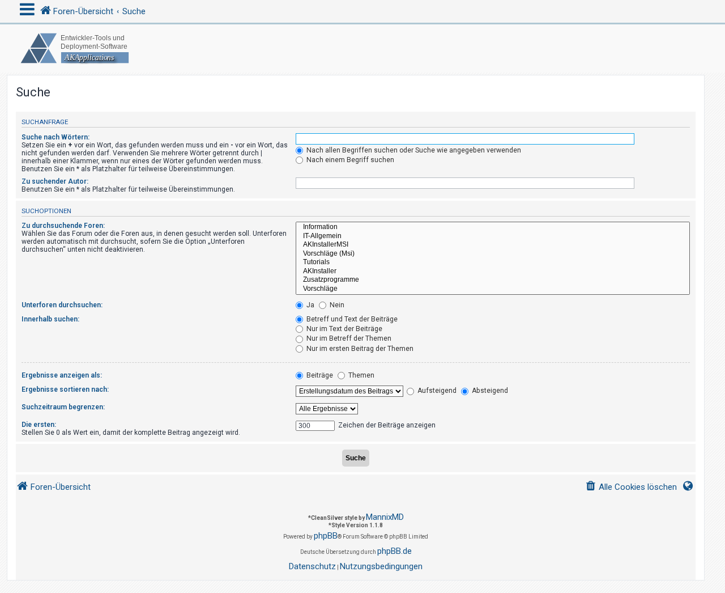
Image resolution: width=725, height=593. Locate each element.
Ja (309, 305)
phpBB (326, 536)
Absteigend (489, 391)
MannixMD (385, 517)
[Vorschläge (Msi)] (493, 254)
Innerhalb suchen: (50, 319)
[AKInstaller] (493, 271)
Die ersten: (39, 425)
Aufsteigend (436, 391)
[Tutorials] (493, 262)
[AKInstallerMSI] (493, 244)
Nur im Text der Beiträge (343, 329)
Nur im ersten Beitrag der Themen (359, 349)
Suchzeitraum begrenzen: (63, 407)
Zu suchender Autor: (55, 181)
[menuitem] (631, 487)
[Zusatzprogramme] (493, 280)
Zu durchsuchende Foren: (63, 226)
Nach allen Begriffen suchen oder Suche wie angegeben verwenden (413, 150)
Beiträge (319, 375)
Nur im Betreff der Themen (348, 338)
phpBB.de (394, 551)
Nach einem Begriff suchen (349, 160)
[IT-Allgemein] (493, 236)
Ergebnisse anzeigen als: (62, 375)
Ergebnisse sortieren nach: (65, 389)
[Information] (493, 227)
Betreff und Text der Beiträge (351, 319)
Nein (336, 305)
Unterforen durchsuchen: (62, 305)
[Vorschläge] (493, 289)
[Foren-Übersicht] (362, 48)
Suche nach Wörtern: (55, 137)
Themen (360, 375)
